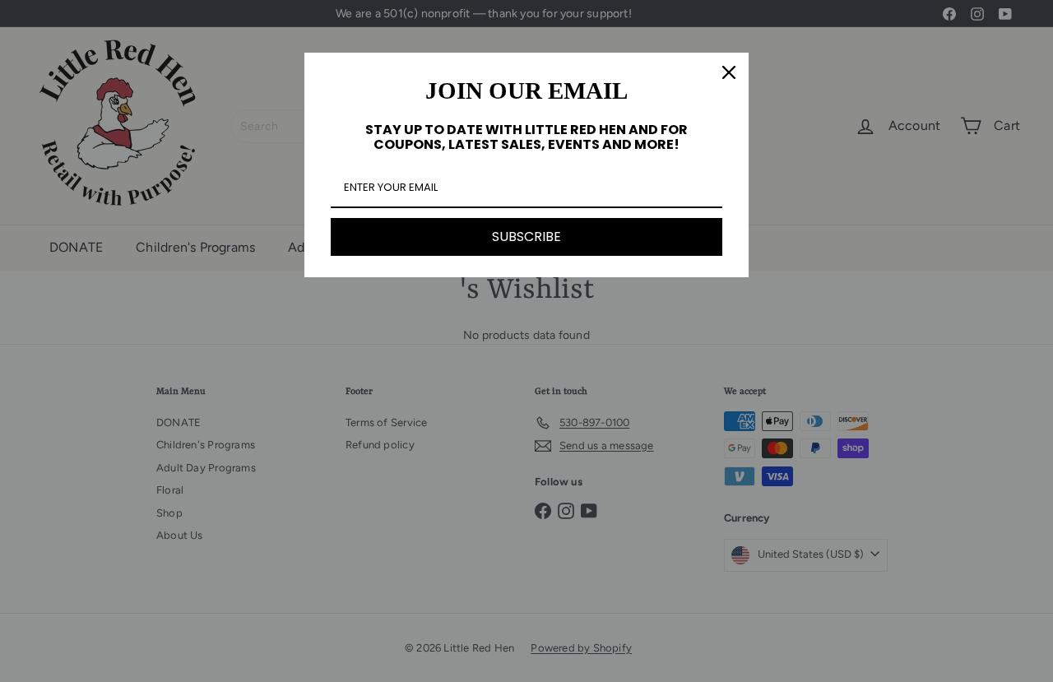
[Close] (729, 72)
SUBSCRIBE (526, 236)
